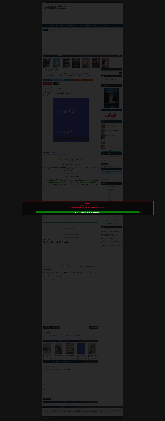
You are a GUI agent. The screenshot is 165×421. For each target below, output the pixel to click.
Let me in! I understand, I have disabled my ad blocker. (87, 212)
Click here (78, 210)
